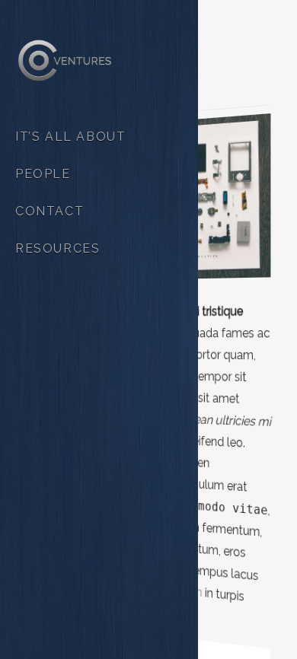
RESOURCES (57, 248)
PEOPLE (43, 174)
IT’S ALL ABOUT (70, 136)
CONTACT (49, 211)
